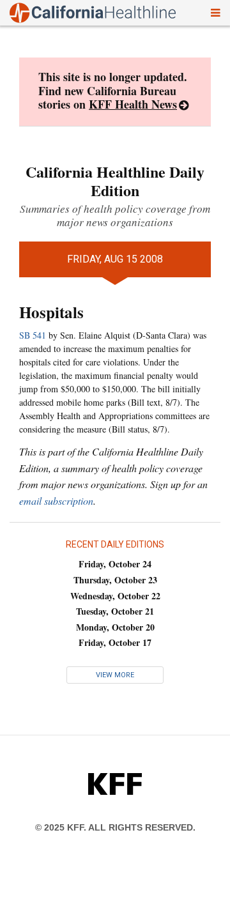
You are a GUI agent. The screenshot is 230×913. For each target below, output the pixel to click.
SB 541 (32, 335)
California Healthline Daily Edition (115, 180)
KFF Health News (133, 104)
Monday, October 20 (115, 627)
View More (115, 675)
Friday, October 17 (115, 642)
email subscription (56, 500)
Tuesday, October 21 (115, 611)
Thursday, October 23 (115, 580)
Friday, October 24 (115, 564)
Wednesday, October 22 (115, 595)
